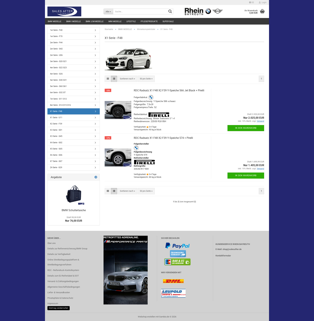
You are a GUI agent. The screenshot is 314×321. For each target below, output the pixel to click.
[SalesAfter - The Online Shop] (73, 11)
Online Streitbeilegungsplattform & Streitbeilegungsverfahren (63, 262)
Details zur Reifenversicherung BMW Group (67, 248)
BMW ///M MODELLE (95, 21)
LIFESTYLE (131, 21)
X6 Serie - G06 (56, 155)
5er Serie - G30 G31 (58, 80)
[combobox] (127, 79)
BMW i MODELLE (73, 21)
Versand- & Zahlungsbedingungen (63, 281)
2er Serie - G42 (56, 49)
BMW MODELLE (54, 21)
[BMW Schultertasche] (73, 194)
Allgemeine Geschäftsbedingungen (63, 287)
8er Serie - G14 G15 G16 (60, 105)
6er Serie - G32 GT (58, 92)
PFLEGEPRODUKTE (149, 21)
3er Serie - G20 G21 (58, 61)
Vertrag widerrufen (58, 308)
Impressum (52, 303)
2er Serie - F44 (56, 42)
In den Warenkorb (245, 128)
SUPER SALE (168, 21)
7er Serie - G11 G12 (58, 99)
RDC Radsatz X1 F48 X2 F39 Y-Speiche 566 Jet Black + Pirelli (169, 90)
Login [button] (264, 2)
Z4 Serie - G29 (56, 167)
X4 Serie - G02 (56, 142)
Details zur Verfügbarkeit (58, 254)
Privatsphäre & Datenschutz (60, 298)
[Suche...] (170, 12)
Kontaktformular (223, 255)
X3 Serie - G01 (56, 130)
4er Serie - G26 (56, 74)
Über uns (51, 243)
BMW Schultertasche (74, 210)
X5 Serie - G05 (56, 149)
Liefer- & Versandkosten (58, 292)
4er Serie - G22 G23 (58, 67)
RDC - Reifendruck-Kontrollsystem (63, 270)
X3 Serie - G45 (56, 136)
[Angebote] (96, 177)
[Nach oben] (305, 316)
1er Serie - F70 (56, 36)
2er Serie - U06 (56, 55)
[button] (251, 2)
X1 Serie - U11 (56, 117)
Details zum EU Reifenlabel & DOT (63, 276)
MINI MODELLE (115, 21)
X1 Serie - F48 (56, 111)
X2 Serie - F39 (56, 124)
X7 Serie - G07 (56, 161)
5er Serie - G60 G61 (58, 86)
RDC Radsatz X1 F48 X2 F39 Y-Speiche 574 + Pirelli (163, 137)
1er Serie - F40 (56, 30)
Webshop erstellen (146, 316)
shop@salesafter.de (232, 249)
